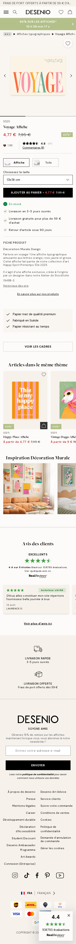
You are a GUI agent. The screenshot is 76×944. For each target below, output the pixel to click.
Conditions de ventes (55, 813)
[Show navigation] (6, 12)
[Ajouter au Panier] (43, 425)
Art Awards (28, 856)
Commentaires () (33, 147)
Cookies (46, 819)
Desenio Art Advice (53, 792)
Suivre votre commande (57, 806)
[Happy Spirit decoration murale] (28, 488)
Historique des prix (16, 286)
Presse (30, 799)
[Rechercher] (15, 12)
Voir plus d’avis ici (38, 623)
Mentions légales (23, 806)
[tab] (12, 114)
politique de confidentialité (38, 774)
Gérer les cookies (52, 848)
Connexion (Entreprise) (19, 864)
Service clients (51, 799)
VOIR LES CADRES (38, 346)
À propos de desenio (22, 792)
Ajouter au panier (38, 192)
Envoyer (38, 765)
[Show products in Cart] (69, 12)
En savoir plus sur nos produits (38, 294)
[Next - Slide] (71, 75)
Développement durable (19, 819)
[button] (56, 926)
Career (30, 813)
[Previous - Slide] (5, 75)
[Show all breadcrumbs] (7, 34)
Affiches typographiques (33, 34)
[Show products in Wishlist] (61, 12)
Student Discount (23, 838)
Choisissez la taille (16, 172)
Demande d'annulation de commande (56, 839)
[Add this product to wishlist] (68, 43)
